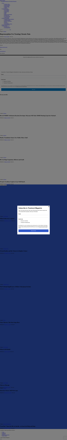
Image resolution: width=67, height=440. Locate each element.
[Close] (48, 206)
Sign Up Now (33, 230)
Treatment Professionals (25, 222)
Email (20, 213)
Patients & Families (24, 220)
